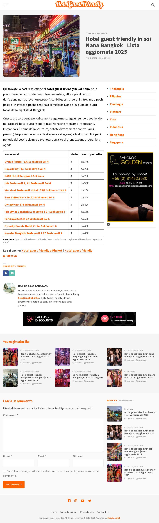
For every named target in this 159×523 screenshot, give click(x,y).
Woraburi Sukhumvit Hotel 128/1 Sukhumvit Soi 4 (35, 190)
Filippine (115, 96)
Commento (10, 415)
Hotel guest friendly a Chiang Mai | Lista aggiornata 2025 (139, 376)
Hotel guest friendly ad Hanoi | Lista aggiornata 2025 (140, 413)
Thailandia (102, 33)
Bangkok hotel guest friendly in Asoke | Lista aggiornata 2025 (36, 356)
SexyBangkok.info (28, 297)
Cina (113, 119)
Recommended (126, 400)
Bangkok (92, 33)
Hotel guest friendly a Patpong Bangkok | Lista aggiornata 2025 (85, 356)
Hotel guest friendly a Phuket (42, 250)
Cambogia (116, 104)
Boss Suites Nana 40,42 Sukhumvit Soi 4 (30, 197)
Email (42, 456)
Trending (112, 400)
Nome (7, 456)
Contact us (103, 512)
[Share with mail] (12, 273)
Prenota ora (87, 512)
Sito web (78, 456)
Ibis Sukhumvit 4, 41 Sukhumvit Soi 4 (28, 183)
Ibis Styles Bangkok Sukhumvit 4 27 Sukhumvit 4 (35, 211)
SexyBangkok (113, 517)
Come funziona (68, 512)
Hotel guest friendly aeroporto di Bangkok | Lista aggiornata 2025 (35, 377)
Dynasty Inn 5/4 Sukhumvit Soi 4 (25, 204)
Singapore (116, 142)
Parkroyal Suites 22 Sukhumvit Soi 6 (27, 219)
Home (53, 512)
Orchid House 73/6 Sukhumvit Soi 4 (27, 161)
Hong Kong (117, 135)
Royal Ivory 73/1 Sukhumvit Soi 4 (25, 169)
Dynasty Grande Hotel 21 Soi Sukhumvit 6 (31, 226)
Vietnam (115, 112)
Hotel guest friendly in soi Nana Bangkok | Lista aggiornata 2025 (138, 451)
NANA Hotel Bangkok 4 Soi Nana (24, 176)
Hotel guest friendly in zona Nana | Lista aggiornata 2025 (139, 355)
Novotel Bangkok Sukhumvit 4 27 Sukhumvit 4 (34, 233)
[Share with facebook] (6, 273)
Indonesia (116, 127)
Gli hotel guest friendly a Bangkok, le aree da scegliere (88, 376)
